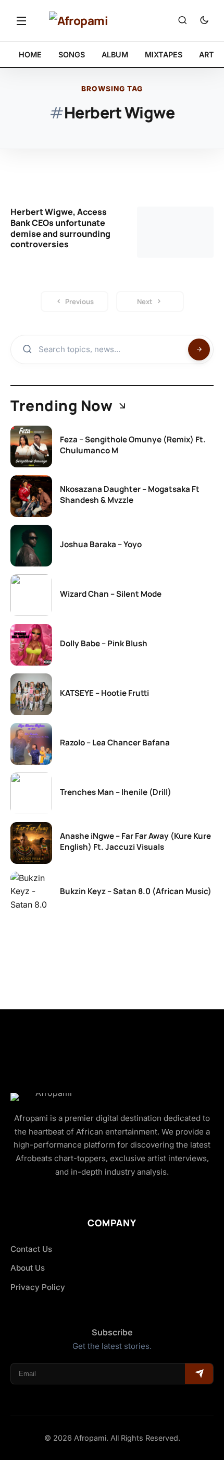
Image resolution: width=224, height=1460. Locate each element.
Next (145, 301)
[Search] (182, 20)
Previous (79, 301)
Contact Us (31, 1249)
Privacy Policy (37, 1287)
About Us (27, 1268)
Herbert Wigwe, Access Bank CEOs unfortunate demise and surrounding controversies (60, 228)
